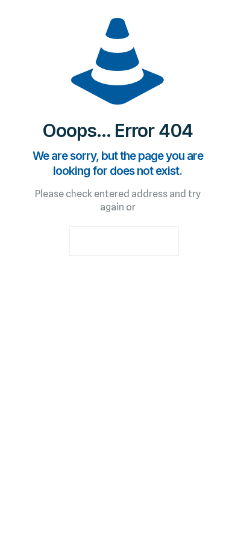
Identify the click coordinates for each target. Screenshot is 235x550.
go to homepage (124, 241)
